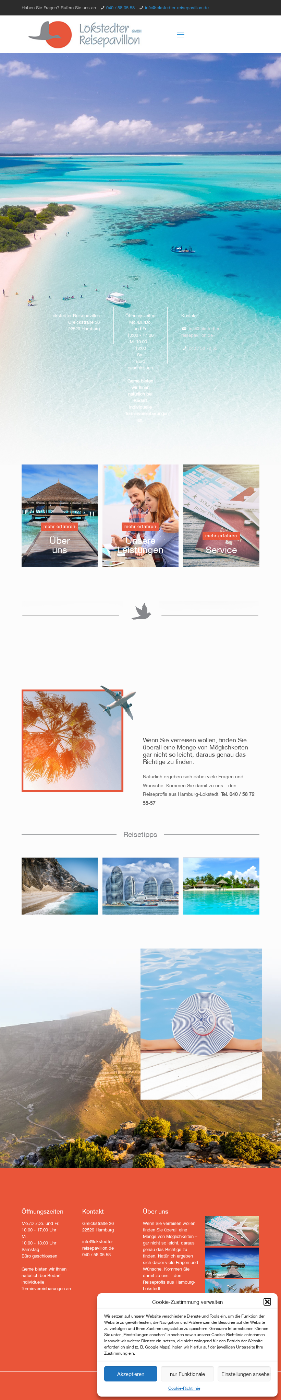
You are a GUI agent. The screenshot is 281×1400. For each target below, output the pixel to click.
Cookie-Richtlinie (184, 1388)
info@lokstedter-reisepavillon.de (177, 7)
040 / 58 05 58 (120, 7)
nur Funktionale (187, 1374)
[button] (267, 1301)
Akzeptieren (130, 1374)
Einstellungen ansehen (246, 1374)
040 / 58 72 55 (203, 348)
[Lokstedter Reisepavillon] (85, 34)
